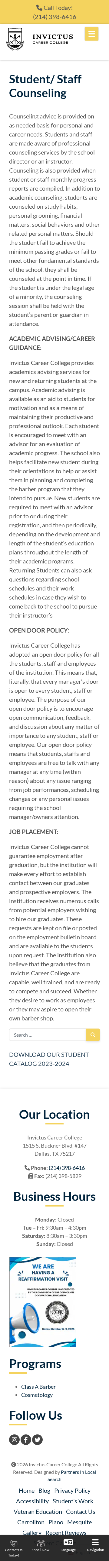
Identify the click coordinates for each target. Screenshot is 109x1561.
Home (27, 1490)
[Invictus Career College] (39, 39)
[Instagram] (14, 1439)
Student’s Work (73, 1500)
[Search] (93, 1035)
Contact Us (80, 1511)
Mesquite (79, 1522)
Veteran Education (38, 1511)
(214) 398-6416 (54, 16)
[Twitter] (37, 1439)
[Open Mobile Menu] (91, 34)
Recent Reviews (66, 1532)
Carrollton (31, 1522)
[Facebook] (26, 1439)
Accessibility (32, 1500)
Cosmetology (37, 1394)
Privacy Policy (72, 1490)
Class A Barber (38, 1386)
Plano (55, 1522)
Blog (44, 1490)
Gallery (31, 1532)
